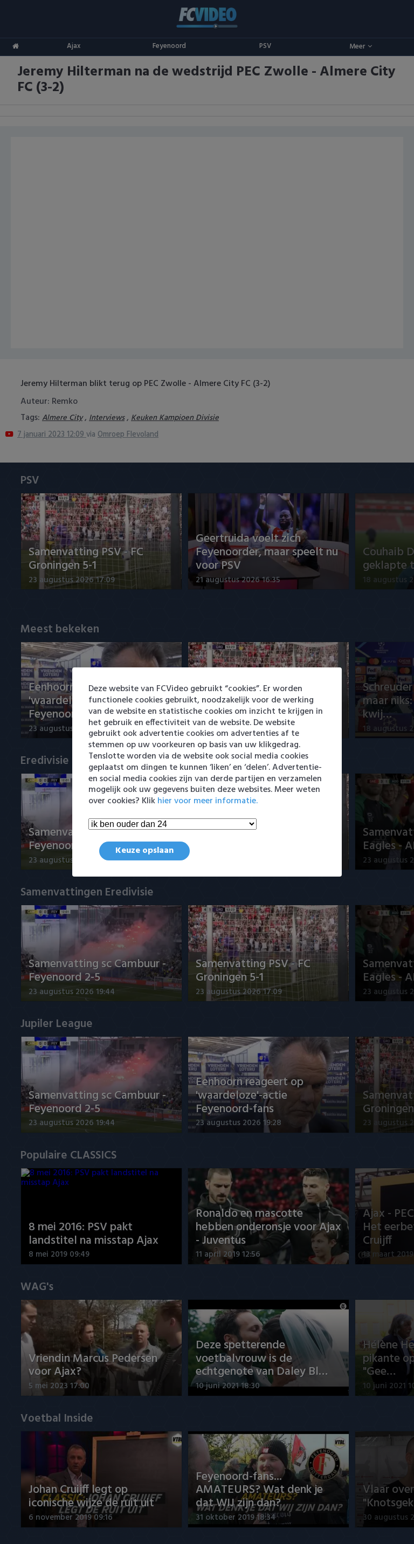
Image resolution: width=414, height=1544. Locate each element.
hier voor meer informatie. (207, 801)
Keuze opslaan (144, 851)
